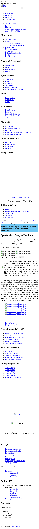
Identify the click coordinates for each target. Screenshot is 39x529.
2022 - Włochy (10, 370)
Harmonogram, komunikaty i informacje (19, 132)
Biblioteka (8, 112)
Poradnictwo (9, 453)
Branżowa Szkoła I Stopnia (14, 337)
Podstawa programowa (13, 128)
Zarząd (7, 67)
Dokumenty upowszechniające (20, 477)
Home (11, 221)
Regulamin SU (10, 69)
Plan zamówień (15, 497)
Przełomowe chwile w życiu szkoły (17, 211)
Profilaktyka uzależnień (13, 451)
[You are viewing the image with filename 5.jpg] (15, 312)
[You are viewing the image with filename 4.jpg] (15, 310)
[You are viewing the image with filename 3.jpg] (15, 308)
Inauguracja (9, 209)
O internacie (9, 100)
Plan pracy (8, 71)
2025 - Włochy (10, 374)
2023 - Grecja (10, 372)
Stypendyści (9, 213)
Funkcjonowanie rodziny (13, 449)
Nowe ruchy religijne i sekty (15, 461)
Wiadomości (9, 65)
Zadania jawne (10, 148)
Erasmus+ (8, 471)
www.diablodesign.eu (17, 526)
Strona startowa (10, 23)
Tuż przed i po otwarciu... (14, 355)
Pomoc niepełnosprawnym (14, 457)
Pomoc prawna (10, 459)
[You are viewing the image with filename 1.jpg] (15, 304)
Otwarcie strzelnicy (11, 353)
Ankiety (8, 118)
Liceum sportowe (11, 87)
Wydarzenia (9, 215)
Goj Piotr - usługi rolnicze (20, 197)
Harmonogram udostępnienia (15, 357)
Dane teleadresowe (16, 43)
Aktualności (9, 79)
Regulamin (13, 493)
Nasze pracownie (11, 49)
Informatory (9, 130)
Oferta (7, 102)
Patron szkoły (10, 47)
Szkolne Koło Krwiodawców (15, 116)
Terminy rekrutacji (11, 339)
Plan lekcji (8, 27)
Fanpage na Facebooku (13, 377)
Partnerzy (13, 475)
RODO (7, 55)
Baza (7, 81)
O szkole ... (9, 41)
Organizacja (9, 146)
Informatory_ (9, 142)
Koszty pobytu (10, 98)
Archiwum (9, 51)
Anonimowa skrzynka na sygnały (16, 29)
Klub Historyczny (11, 110)
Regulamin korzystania (13, 359)
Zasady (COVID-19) (12, 31)
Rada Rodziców (10, 57)
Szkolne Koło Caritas (12, 114)
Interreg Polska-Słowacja (13, 499)
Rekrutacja (13, 495)
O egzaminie (9, 126)
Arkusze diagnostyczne (13, 134)
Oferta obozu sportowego (14, 89)
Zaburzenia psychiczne (13, 455)
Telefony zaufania (11, 463)
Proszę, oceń (5, 257)
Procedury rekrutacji (12, 341)
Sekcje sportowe (10, 85)
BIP (6, 25)
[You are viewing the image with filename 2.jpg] (15, 306)
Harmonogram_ (10, 144)
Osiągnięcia (9, 83)
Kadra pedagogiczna (17, 45)
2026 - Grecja (10, 375)
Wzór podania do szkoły (13, 343)
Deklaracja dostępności (13, 53)
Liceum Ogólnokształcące (14, 333)
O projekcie (14, 491)
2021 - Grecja (10, 368)
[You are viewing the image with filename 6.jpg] (15, 314)
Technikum (9, 335)
